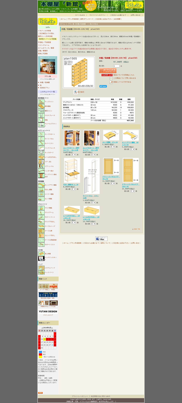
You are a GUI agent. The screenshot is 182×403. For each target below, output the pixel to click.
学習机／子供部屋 (44, 42)
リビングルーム (43, 45)
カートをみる (80, 15)
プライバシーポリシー (80, 396)
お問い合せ (135, 243)
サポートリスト (50, 244)
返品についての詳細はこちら (123, 75)
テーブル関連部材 (51, 240)
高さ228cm (94, 24)
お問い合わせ (135, 15)
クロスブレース (50, 115)
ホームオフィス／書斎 (46, 48)
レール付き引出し (51, 157)
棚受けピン (48, 111)
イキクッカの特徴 (44, 31)
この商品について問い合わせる (124, 78)
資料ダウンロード (86, 19)
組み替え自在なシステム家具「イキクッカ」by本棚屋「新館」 (61, 9)
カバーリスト (49, 143)
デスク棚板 (48, 208)
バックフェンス (50, 148)
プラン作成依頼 (73, 19)
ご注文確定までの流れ (46, 33)
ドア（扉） (48, 162)
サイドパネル (49, 139)
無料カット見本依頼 (45, 36)
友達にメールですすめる (122, 82)
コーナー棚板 (49, 194)
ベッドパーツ (49, 272)
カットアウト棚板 (51, 185)
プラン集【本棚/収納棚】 (77, 24)
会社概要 (117, 19)
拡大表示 (81, 92)
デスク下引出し (50, 221)
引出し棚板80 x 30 (70, 184)
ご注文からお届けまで (118, 15)
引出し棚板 (48, 189)
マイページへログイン (97, 15)
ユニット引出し (50, 235)
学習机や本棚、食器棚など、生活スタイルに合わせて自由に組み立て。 (64, 11)
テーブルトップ (50, 226)
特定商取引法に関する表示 (100, 396)
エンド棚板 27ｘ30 (110, 142)
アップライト (49, 102)
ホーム (63, 19)
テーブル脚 (48, 231)
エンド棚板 (48, 199)
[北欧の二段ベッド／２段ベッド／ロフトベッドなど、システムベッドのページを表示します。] (47, 73)
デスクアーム (49, 212)
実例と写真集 (43, 53)
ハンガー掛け (49, 171)
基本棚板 (48, 106)
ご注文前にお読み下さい (103, 19)
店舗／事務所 (43, 51)
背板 (46, 120)
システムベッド (50, 268)
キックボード (49, 152)
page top (137, 229)
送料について (105, 243)
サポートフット (50, 217)
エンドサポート (50, 134)
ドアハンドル (49, 166)
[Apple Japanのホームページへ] (101, 240)
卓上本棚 (48, 254)
